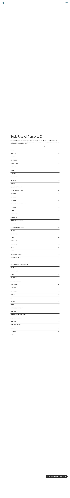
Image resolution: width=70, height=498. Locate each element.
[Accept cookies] (65, 476)
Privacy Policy (61, 476)
